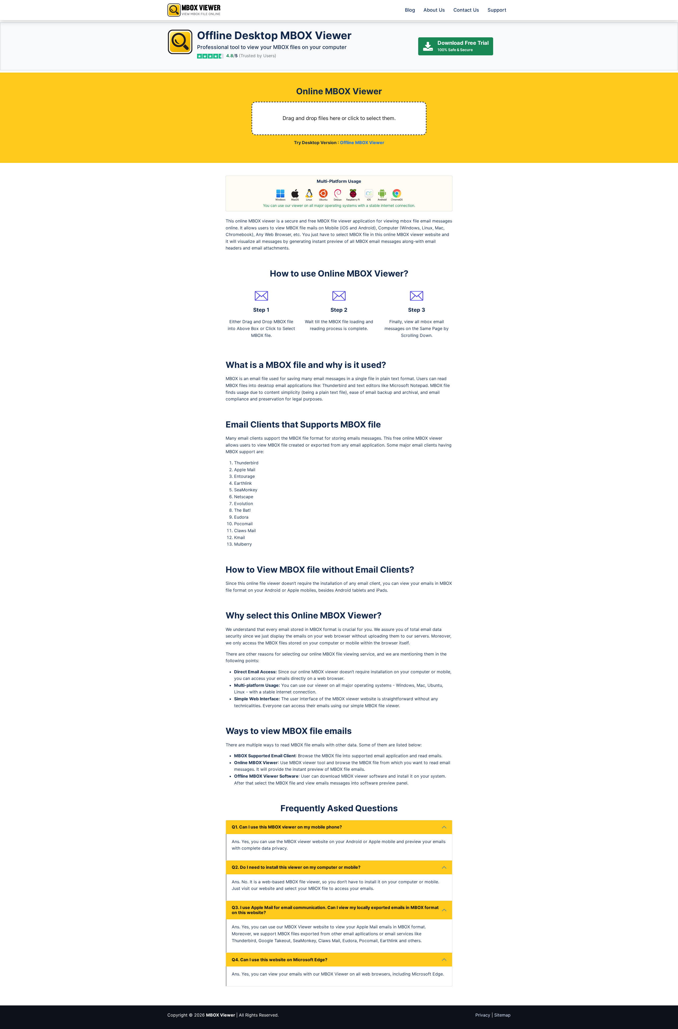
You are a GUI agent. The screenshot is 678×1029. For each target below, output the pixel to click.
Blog (410, 10)
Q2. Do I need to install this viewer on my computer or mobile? (296, 867)
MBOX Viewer (221, 1015)
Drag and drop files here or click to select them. (339, 118)
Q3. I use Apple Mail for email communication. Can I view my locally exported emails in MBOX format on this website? (335, 910)
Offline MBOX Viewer (362, 142)
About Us (434, 10)
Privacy (482, 1015)
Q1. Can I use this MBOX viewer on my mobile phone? (287, 827)
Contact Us (466, 10)
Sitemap (502, 1015)
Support (497, 10)
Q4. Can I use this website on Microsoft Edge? (279, 959)
